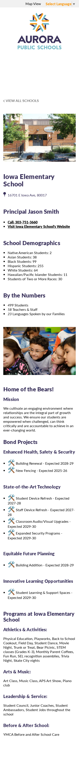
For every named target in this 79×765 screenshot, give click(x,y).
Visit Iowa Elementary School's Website (39, 226)
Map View (33, 4)
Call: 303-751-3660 (23, 222)
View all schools (22, 100)
